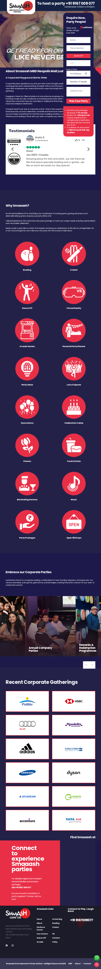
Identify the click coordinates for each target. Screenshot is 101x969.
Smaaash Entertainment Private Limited (24, 963)
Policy (55, 942)
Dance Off (41, 938)
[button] (86, 665)
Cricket (55, 927)
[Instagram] (13, 945)
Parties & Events (41, 928)
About (39, 923)
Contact (56, 938)
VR (53, 934)
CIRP (70, 963)
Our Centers (42, 934)
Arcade (40, 942)
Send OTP (78, 55)
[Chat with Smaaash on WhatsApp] (97, 958)
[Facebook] (7, 945)
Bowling (55, 923)
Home (39, 919)
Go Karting (57, 919)
